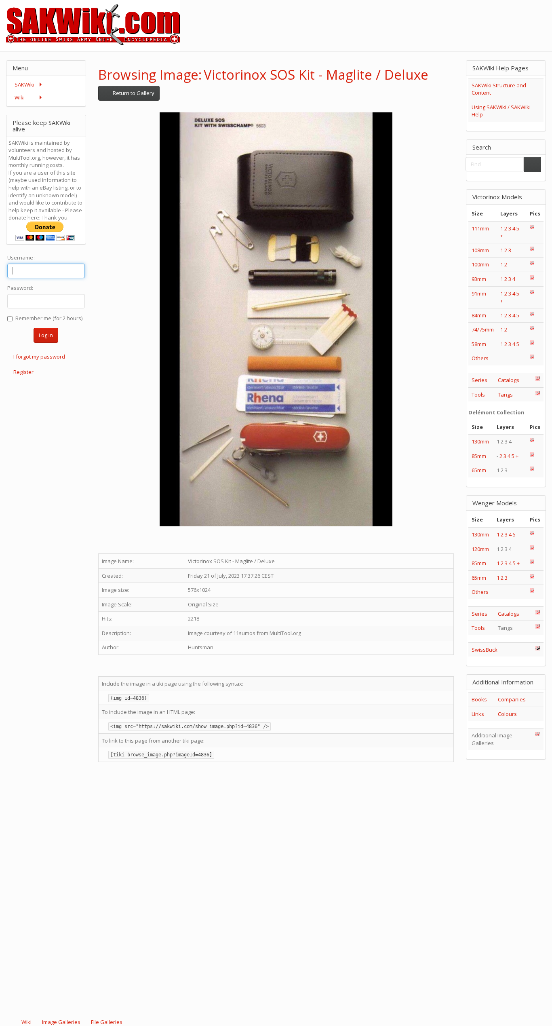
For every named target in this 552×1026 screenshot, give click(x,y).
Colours (507, 714)
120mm (480, 549)
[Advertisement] (405, 18)
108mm (480, 250)
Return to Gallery (133, 93)
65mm (479, 470)
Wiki (26, 1022)
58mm (479, 344)
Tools (478, 394)
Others (480, 358)
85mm (479, 456)
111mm (480, 228)
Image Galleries (61, 1022)
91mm (479, 293)
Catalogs (508, 380)
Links (478, 714)
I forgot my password (39, 356)
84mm (479, 315)
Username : (21, 257)
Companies (512, 699)
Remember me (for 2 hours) (48, 318)
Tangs (505, 394)
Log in (46, 335)
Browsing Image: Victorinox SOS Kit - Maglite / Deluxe (263, 74)
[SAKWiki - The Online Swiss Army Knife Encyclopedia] (90, 25)
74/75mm (483, 329)
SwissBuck (484, 649)
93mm (479, 279)
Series (479, 380)
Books (479, 699)
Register (23, 372)
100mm (480, 264)
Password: (20, 287)
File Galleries (106, 1022)
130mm (480, 441)
